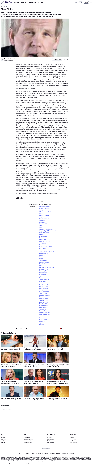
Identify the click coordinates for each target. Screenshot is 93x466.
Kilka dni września (44, 262)
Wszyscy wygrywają (44, 317)
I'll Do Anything (43, 319)
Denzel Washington (50, 442)
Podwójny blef (43, 224)
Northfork (41, 324)
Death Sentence (43, 281)
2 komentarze (58, 59)
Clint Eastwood (4, 436)
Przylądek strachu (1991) (45, 246)
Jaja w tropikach (43, 260)
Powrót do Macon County (45, 283)
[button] (80, 2)
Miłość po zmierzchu (44, 241)
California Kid (42, 309)
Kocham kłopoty (43, 298)
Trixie (40, 276)
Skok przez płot (43, 272)
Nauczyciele (42, 297)
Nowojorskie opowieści (45, 290)
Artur (40, 225)
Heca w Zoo (42, 222)
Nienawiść (42, 316)
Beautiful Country (43, 264)
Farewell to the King (44, 291)
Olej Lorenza (42, 243)
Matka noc (42, 321)
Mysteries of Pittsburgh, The (46, 267)
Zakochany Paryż (43, 271)
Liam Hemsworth (27, 436)
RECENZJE (16, 2)
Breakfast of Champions (45, 304)
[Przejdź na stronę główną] (2, 3)
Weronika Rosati (50, 440)
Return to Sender (43, 253)
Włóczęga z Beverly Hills (45, 212)
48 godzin (41, 217)
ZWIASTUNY (24, 2)
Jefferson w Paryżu (44, 300)
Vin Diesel (72, 437)
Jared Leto (72, 436)
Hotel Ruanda (42, 274)
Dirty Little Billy (43, 307)
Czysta (41, 213)
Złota (40, 227)
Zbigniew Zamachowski (28, 439)
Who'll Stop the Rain (44, 314)
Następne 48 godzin (44, 295)
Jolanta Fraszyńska (27, 440)
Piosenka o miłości (44, 218)
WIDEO (42, 2)
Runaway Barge (43, 311)
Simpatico (42, 220)
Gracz (40, 245)
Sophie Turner (3, 440)
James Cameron (50, 436)
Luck (40, 265)
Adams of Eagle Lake (44, 312)
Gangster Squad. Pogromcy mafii (47, 231)
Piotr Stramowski (27, 437)
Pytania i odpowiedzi (44, 208)
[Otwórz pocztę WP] (76, 2)
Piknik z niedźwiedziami (45, 250)
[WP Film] (9, 2)
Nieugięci (41, 234)
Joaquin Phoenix (4, 444)
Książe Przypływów (44, 215)
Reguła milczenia (43, 257)
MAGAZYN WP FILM (34, 2)
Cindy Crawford (50, 444)
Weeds (41, 210)
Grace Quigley (42, 248)
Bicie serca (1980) (44, 286)
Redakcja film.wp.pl (9, 58)
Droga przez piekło (44, 232)
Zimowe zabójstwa (44, 279)
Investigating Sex (43, 305)
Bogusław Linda (50, 437)
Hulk (40, 238)
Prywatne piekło (43, 239)
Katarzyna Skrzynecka (28, 442)
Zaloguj (86, 2)
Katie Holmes (3, 439)
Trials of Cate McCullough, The (47, 251)
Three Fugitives (43, 293)
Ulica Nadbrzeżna (43, 288)
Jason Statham (27, 444)
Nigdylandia (42, 255)
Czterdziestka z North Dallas (46, 284)
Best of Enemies (43, 302)
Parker (41, 258)
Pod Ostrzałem (43, 278)
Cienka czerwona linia (44, 206)
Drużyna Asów (43, 236)
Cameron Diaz (72, 439)
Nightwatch (42, 323)
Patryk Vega (3, 437)
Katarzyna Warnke (73, 442)
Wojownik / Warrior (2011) (46, 229)
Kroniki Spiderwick (44, 269)
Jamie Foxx (3, 442)
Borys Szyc (72, 440)
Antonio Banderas (50, 439)
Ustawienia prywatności (67, 453)
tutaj (28, 463)
